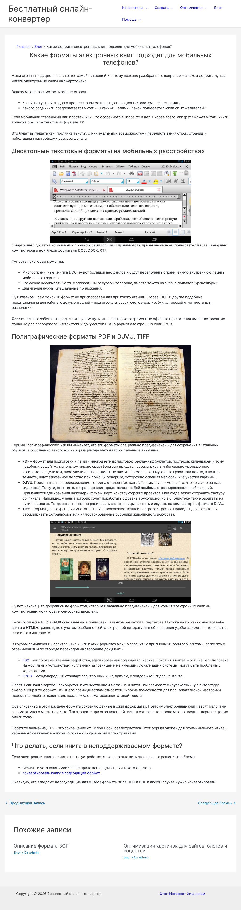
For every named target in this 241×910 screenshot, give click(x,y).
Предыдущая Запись (25, 803)
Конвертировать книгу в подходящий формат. (61, 773)
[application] (145, 8)
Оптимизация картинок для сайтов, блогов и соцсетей (175, 848)
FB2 (25, 660)
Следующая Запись (217, 803)
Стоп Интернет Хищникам (182, 893)
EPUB (27, 676)
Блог (17, 852)
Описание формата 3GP (41, 846)
